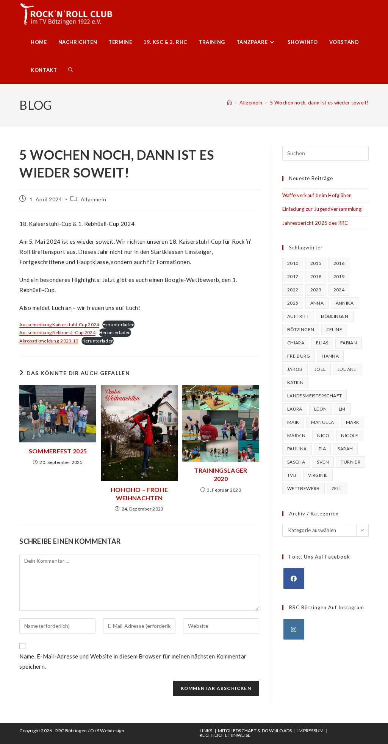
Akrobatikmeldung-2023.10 (48, 341)
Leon (320, 409)
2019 (339, 276)
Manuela (322, 422)
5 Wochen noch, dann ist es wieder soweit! (319, 103)
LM (342, 409)
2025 (293, 303)
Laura (294, 409)
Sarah (345, 448)
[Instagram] (293, 629)
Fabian (348, 343)
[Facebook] (293, 578)
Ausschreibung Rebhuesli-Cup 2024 (57, 332)
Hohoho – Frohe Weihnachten (139, 493)
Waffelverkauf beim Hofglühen (317, 195)
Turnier (350, 462)
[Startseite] (229, 103)
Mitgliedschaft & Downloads (255, 730)
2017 (293, 276)
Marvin (296, 435)
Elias (322, 343)
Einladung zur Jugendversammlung (321, 209)
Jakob (295, 369)
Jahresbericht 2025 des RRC (315, 223)
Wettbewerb (303, 488)
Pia (322, 448)
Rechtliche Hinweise (225, 735)
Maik (293, 422)
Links (206, 730)
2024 (339, 290)
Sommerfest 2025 (58, 450)
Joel (320, 369)
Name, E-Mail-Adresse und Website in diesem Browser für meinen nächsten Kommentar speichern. (132, 661)
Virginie (318, 475)
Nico (323, 435)
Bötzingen (300, 329)
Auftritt (298, 316)
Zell (337, 488)
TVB (291, 475)
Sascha (296, 462)
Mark (353, 422)
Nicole (349, 435)
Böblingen (335, 316)
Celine (334, 329)
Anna (317, 303)
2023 (316, 290)
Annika (345, 303)
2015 (316, 263)
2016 (339, 263)
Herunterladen (118, 324)
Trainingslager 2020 (220, 474)
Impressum (310, 730)
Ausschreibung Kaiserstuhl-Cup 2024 (59, 324)
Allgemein (93, 199)
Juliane (347, 369)
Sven (323, 462)
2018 (316, 276)
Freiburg (298, 356)
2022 (293, 290)
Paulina (297, 448)
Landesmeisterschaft (314, 395)
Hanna (330, 356)
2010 (293, 263)
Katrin (295, 382)
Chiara (295, 343)
